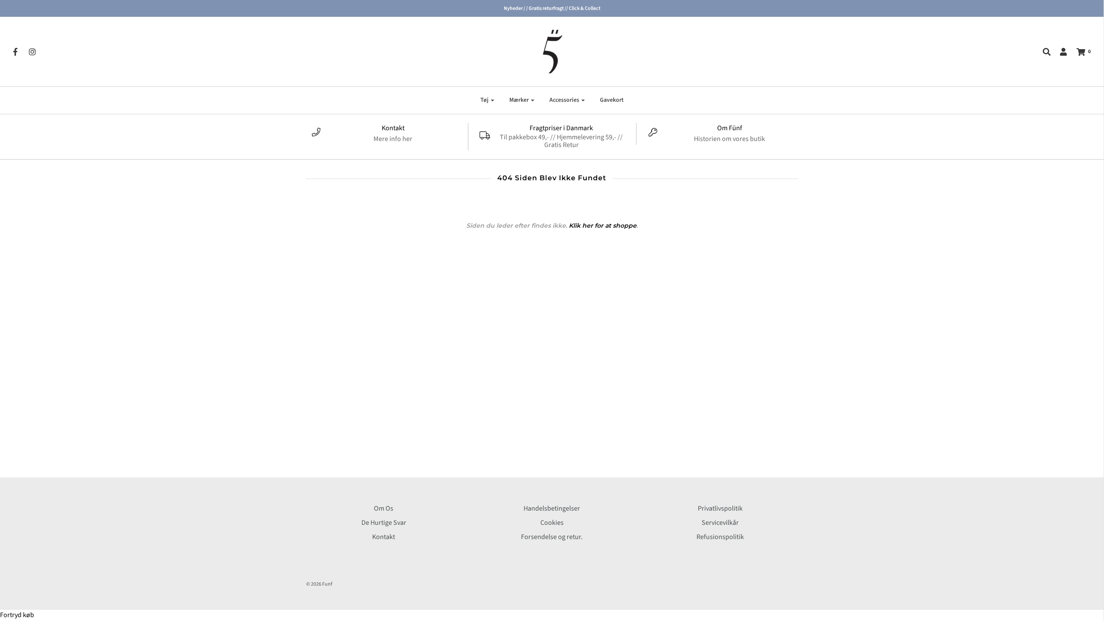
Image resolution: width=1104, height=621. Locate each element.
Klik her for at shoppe (603, 225)
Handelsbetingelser (552, 508)
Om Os (383, 508)
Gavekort (612, 100)
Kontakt (383, 537)
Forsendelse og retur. (552, 537)
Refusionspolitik (720, 537)
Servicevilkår (720, 522)
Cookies (552, 522)
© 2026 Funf (319, 584)
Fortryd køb (17, 615)
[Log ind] (1059, 52)
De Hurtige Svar (383, 522)
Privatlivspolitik (720, 508)
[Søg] (1042, 52)
